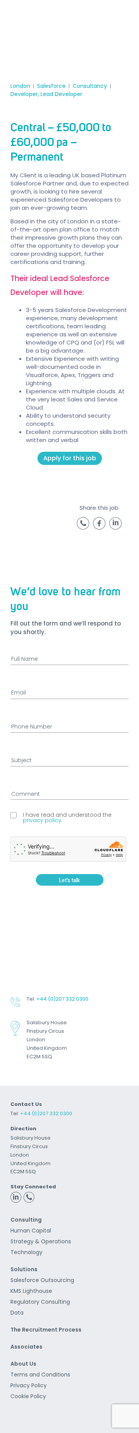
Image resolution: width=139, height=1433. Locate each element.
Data (17, 1312)
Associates (26, 1347)
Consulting (26, 1220)
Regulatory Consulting (40, 1302)
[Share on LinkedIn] (115, 527)
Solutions (23, 1269)
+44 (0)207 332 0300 (62, 999)
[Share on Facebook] (99, 527)
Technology (26, 1252)
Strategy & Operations (40, 1241)
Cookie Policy (28, 1396)
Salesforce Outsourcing (42, 1280)
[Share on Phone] (83, 527)
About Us (23, 1364)
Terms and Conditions (40, 1374)
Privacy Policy (28, 1385)
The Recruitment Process (45, 1330)
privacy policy (42, 820)
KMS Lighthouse (31, 1291)
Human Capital (30, 1230)
